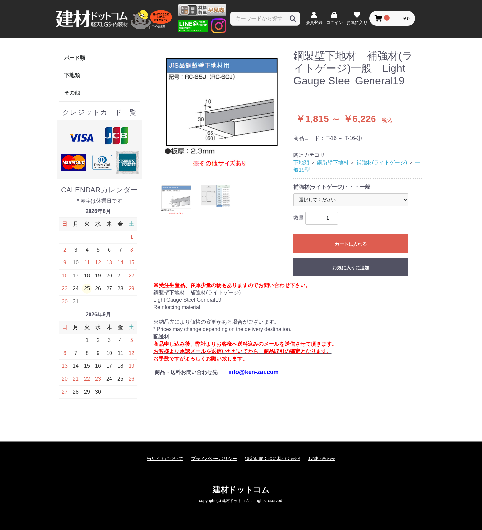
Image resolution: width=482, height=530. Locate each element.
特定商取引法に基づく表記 (272, 458)
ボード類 (74, 58)
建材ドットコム (241, 489)
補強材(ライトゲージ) (381, 162)
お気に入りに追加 (350, 267)
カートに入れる (351, 244)
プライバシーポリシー (214, 458)
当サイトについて (165, 458)
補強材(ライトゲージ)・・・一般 (331, 187)
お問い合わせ (321, 458)
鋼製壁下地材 (333, 162)
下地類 (72, 75)
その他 (72, 92)
